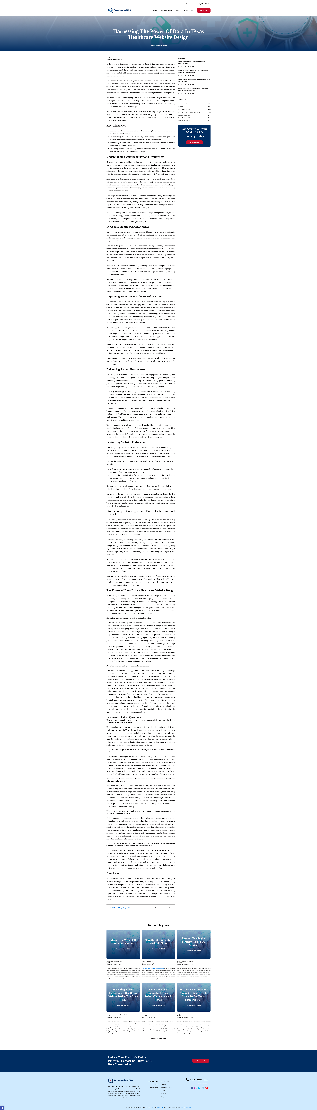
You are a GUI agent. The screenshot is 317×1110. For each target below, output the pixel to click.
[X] (161, 907)
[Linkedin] (173, 907)
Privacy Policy (151, 1107)
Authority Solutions (185, 1107)
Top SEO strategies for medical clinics (153, 968)
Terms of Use (159, 1107)
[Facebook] (165, 907)
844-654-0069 (205, 4)
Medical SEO (181, 106)
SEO (156, 1084)
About (178, 10)
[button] (2, 1108)
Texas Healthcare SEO (184, 118)
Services (154, 10)
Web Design (154, 1087)
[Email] (169, 907)
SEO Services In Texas (184, 115)
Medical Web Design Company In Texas (122, 908)
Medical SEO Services (184, 109)
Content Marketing (183, 104)
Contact (185, 10)
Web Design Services (184, 120)
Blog (191, 10)
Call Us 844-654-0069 (199, 1080)
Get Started (204, 10)
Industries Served (166, 10)
